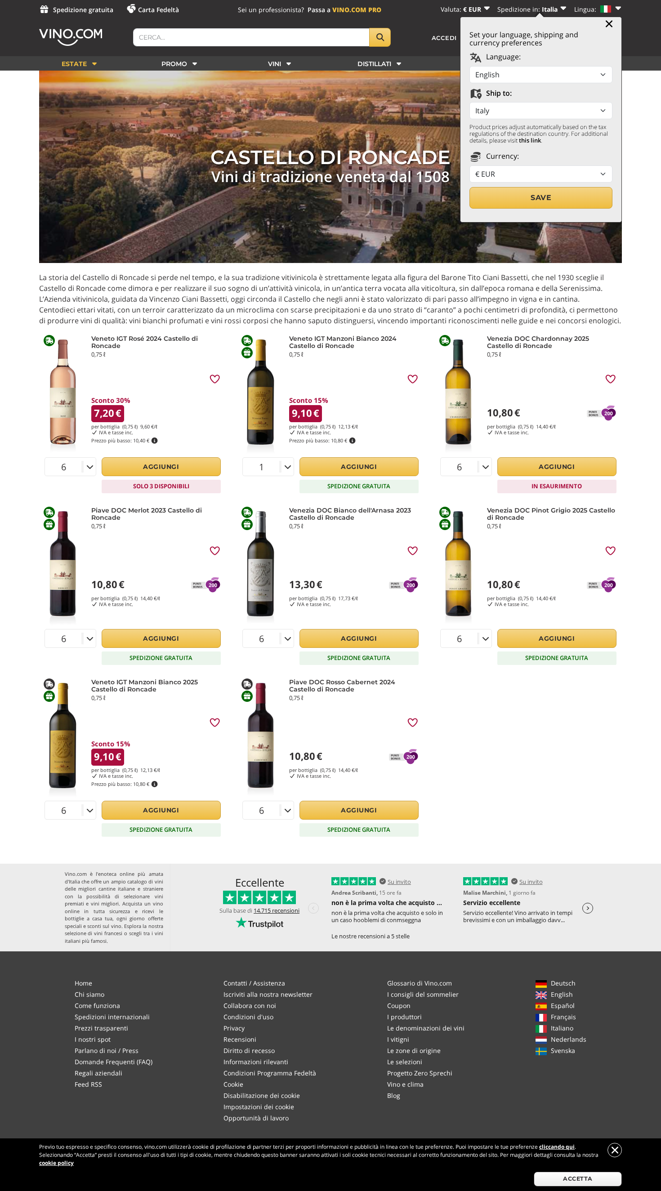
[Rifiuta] (614, 1150)
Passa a (344, 9)
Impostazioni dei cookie (258, 1106)
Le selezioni (404, 1061)
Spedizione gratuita (83, 9)
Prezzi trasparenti (101, 1028)
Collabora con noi (249, 1005)
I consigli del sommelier (423, 994)
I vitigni (398, 1039)
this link (530, 140)
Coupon (399, 1005)
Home (83, 983)
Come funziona (97, 1005)
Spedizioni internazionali (112, 1017)
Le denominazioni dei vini (425, 1028)
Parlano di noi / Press (106, 1050)
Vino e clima (405, 1084)
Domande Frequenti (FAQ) (113, 1061)
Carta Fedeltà (158, 9)
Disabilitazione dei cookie (261, 1095)
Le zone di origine (414, 1050)
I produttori (404, 1017)
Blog (393, 1095)
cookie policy (56, 1163)
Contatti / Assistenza (254, 983)
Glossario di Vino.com (419, 983)
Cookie (233, 1084)
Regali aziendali (98, 1073)
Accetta (578, 1178)
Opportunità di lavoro (256, 1118)
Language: (502, 57)
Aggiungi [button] (161, 467)
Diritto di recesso (249, 1050)
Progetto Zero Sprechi (419, 1073)
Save (541, 197)
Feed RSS (88, 1084)
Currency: (501, 156)
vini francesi (108, 933)
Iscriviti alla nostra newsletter (268, 994)
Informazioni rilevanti (255, 1061)
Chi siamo (89, 994)
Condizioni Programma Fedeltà (269, 1073)
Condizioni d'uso (248, 1017)
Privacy (234, 1028)
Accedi (444, 37)
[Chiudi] (609, 24)
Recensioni (239, 1039)
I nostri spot (93, 1039)
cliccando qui (557, 1147)
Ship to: (498, 93)
